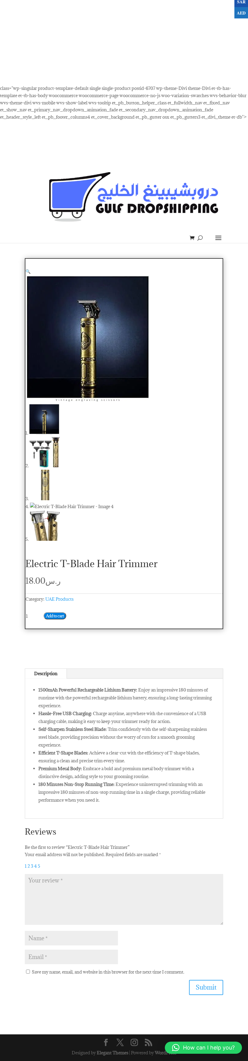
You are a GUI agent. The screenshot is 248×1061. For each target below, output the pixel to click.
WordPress (165, 1053)
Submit (206, 987)
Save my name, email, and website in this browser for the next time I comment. (108, 972)
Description (45, 673)
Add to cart (55, 616)
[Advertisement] (124, 42)
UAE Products (59, 599)
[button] (28, 271)
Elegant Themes (112, 1053)
